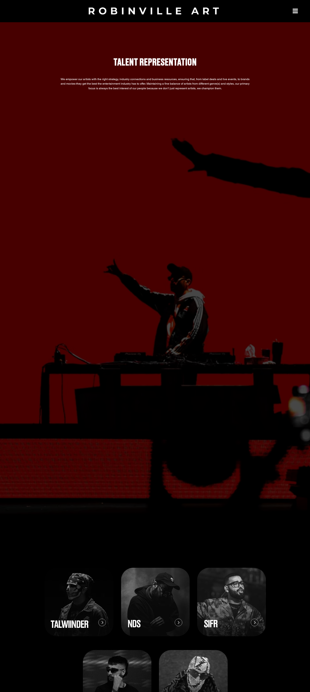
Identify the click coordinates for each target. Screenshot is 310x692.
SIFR (211, 624)
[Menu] (295, 11)
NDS (134, 624)
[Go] (102, 622)
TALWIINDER (69, 625)
